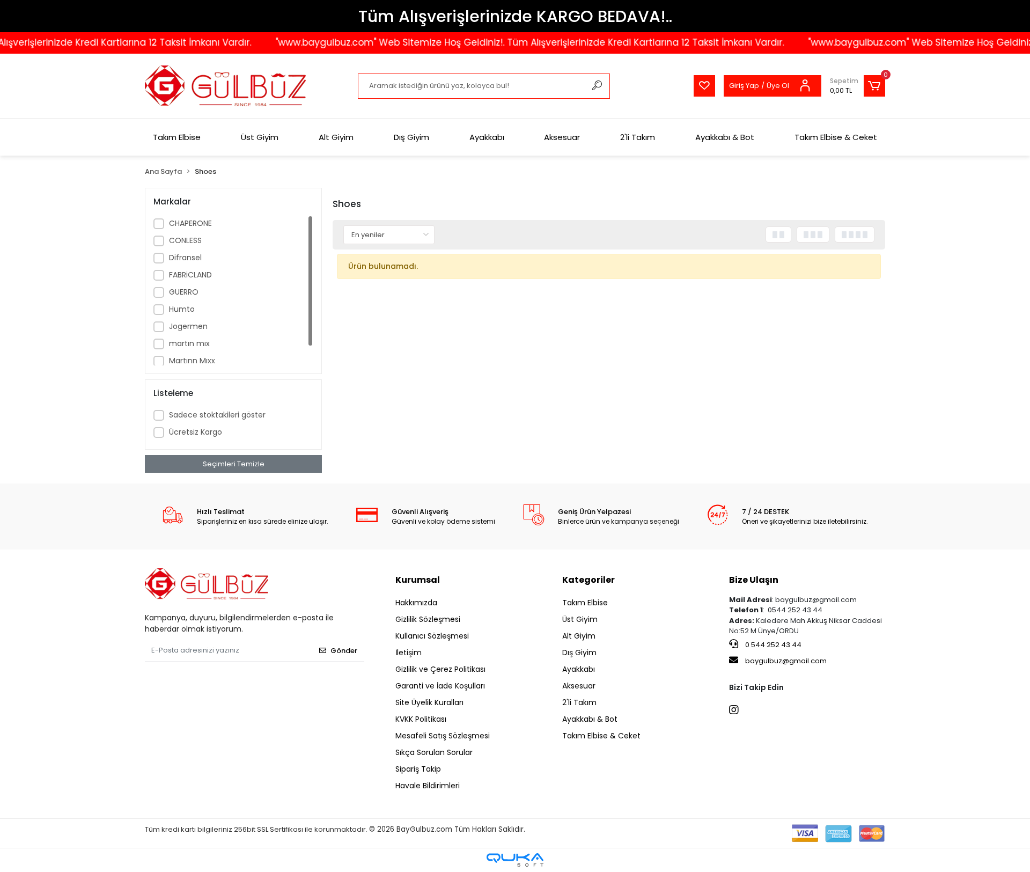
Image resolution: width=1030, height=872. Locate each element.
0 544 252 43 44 (772, 645)
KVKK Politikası (420, 719)
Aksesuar (562, 137)
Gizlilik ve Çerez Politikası (440, 669)
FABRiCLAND (190, 274)
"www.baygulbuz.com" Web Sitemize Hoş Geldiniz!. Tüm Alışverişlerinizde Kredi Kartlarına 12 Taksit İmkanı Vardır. (515, 42)
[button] (857, 86)
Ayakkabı (486, 137)
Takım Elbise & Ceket (835, 137)
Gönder (343, 651)
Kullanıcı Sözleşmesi (432, 636)
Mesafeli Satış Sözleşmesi (442, 735)
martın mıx (189, 343)
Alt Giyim (336, 137)
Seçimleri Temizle (233, 464)
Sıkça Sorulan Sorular (434, 752)
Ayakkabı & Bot (724, 137)
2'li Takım (637, 137)
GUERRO (183, 292)
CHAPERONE (190, 223)
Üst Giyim (259, 137)
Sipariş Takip (418, 769)
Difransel (185, 257)
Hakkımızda (416, 602)
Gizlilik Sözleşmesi (427, 619)
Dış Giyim (411, 137)
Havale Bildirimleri (427, 785)
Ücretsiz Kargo (195, 432)
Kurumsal (417, 580)
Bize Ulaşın (753, 580)
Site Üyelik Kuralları (429, 702)
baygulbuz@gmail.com (786, 661)
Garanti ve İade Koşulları (440, 685)
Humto (182, 309)
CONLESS (185, 240)
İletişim (408, 652)
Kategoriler (588, 580)
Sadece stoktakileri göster (217, 414)
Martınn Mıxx (192, 360)
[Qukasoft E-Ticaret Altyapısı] (515, 860)
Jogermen (188, 326)
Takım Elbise (177, 137)
